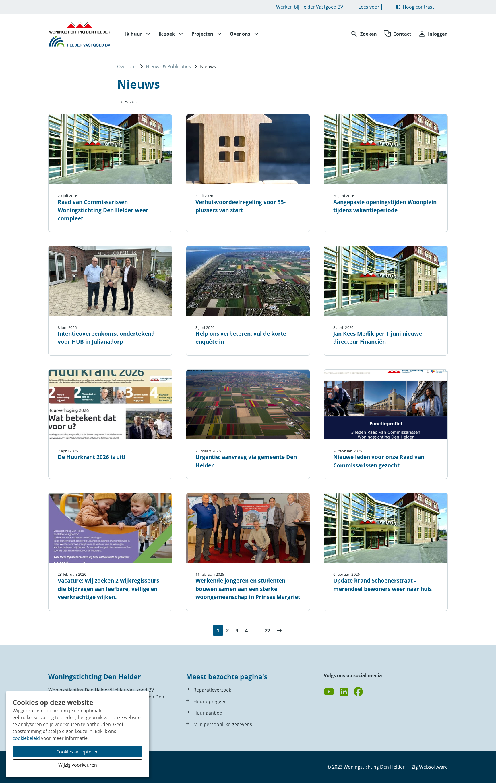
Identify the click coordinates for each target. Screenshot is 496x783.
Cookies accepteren (77, 752)
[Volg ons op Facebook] (358, 692)
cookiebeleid (26, 738)
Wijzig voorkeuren (77, 765)
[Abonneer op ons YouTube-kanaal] (329, 692)
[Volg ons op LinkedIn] (344, 692)
